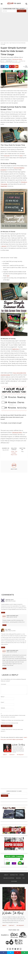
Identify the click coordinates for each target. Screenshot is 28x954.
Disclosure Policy (17, 59)
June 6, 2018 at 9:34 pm (12, 651)
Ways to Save (14, 454)
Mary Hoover (11, 615)
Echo (21, 155)
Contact (12, 754)
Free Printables (14, 452)
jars (8, 275)
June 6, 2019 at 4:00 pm (12, 617)
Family (12, 451)
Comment (3, 684)
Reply (3, 612)
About (5, 754)
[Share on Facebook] (3, 952)
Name (3, 696)
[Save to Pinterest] (17, 952)
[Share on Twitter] (7, 66)
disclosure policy (16, 62)
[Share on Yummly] (16, 66)
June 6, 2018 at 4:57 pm (10, 630)
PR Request (20, 754)
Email (2, 702)
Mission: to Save (14, 3)
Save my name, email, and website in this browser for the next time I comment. (13, 716)
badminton (15, 349)
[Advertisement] (14, 27)
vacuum (4, 246)
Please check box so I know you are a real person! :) (12, 730)
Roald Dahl (4, 186)
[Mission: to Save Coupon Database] (14, 850)
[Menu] (1, 4)
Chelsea (7, 599)
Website (3, 708)
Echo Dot (7, 155)
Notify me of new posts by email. (10, 723)
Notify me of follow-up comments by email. (13, 720)
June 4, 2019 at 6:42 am (10, 601)
